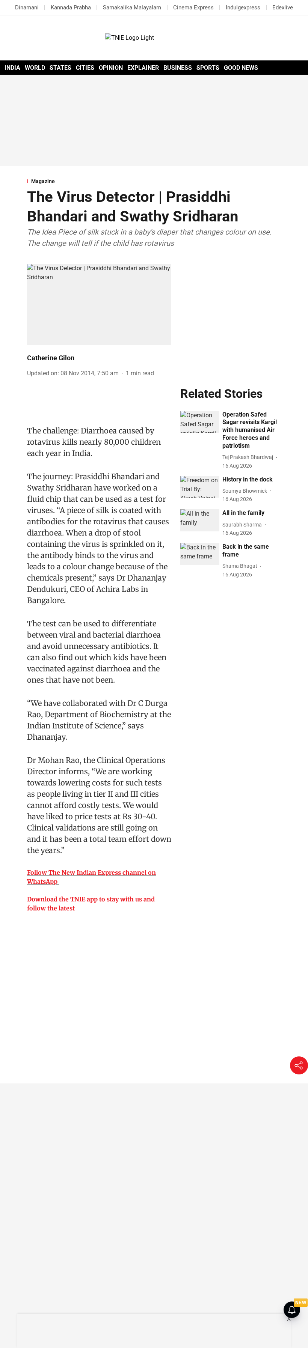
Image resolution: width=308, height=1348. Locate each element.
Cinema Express (193, 7)
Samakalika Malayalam (132, 7)
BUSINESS (177, 67)
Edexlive (282, 7)
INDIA (12, 67)
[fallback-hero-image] (199, 422)
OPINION (111, 67)
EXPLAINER (143, 67)
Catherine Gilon (50, 358)
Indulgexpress (243, 7)
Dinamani (27, 7)
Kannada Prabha (71, 7)
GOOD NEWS (241, 67)
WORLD (35, 67)
